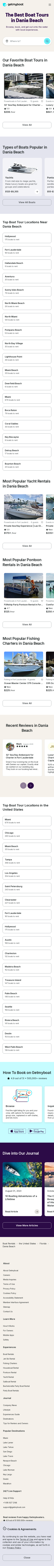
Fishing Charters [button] (10, 1363)
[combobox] (22, 41)
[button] (23, 86)
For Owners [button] (8, 1330)
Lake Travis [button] (8, 1456)
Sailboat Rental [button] (9, 1381)
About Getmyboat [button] (10, 1270)
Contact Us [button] (8, 1311)
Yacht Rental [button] (8, 1377)
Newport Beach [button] (10, 1461)
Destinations (8, 1419)
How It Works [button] (9, 1326)
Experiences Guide (11, 1414)
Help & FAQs (8, 1498)
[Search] (47, 41)
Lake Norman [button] (9, 1470)
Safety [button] (6, 1340)
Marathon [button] (7, 1483)
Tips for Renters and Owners (15, 1423)
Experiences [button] (9, 1347)
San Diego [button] (7, 1451)
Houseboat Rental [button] (11, 1368)
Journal (7, 1398)
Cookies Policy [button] (9, 1293)
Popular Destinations (14, 1431)
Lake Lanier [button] (8, 1442)
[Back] (23, 785)
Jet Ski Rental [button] (9, 1359)
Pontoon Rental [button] (9, 1372)
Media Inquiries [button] (9, 1279)
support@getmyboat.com (14, 1507)
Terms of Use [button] (26, 1539)
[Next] (31, 785)
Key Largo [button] (7, 1474)
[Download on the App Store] (17, 1131)
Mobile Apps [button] (8, 1335)
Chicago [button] (6, 1465)
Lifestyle (6, 1410)
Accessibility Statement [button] (13, 1298)
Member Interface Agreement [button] (16, 1302)
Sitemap (6, 1307)
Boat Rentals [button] (8, 1354)
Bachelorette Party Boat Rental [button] (16, 1386)
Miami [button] (5, 1438)
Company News (10, 1405)
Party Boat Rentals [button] (11, 1390)
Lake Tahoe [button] (8, 1447)
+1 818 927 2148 (10, 1503)
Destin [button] (6, 1479)
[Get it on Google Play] (37, 1131)
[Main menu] (49, 4)
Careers (6, 1275)
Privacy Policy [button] (14, 1547)
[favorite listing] (42, 101)
